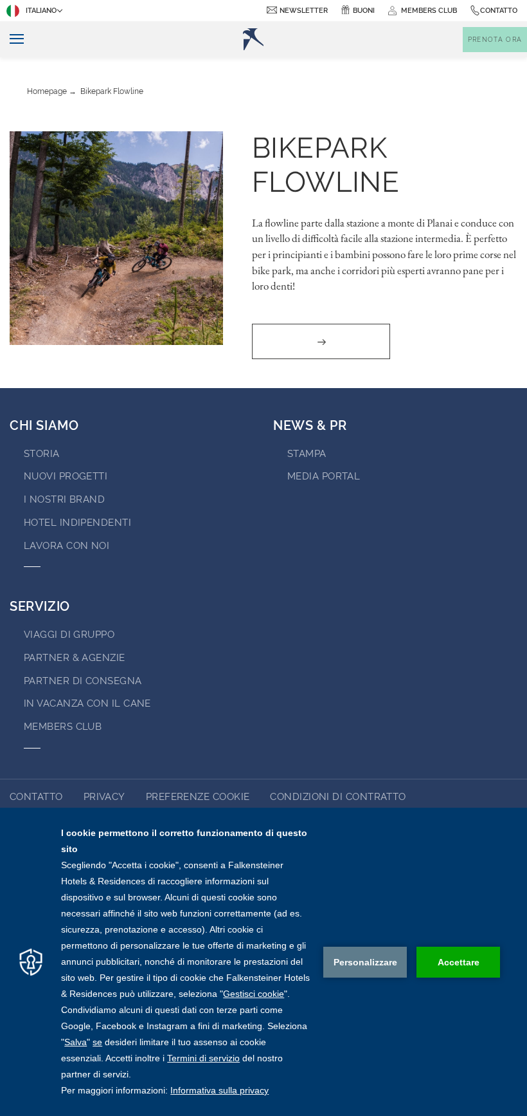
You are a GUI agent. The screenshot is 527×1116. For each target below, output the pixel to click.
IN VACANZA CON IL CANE (87, 703)
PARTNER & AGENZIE (74, 658)
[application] (263, 962)
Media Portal (323, 476)
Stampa (306, 454)
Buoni (364, 10)
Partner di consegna (83, 681)
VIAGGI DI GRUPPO (69, 634)
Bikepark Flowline (111, 91)
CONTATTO (36, 797)
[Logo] (253, 39)
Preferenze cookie (198, 797)
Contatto (498, 10)
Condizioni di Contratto (338, 797)
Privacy (104, 797)
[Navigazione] (12, 39)
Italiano (41, 10)
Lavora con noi (66, 546)
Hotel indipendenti (77, 522)
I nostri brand (64, 499)
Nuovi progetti (65, 476)
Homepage (47, 91)
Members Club (63, 726)
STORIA (42, 454)
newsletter (304, 10)
